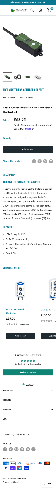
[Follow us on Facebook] (5, 449)
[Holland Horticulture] (19, 10)
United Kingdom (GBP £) (15, 434)
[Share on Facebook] (34, 161)
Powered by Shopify (11, 482)
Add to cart (28, 149)
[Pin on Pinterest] (39, 161)
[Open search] (32, 10)
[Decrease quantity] (17, 138)
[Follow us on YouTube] (28, 449)
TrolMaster (9, 97)
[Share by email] (51, 161)
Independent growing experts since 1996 (28, 2)
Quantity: (7, 138)
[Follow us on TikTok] (33, 449)
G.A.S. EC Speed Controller (15, 311)
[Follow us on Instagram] (16, 449)
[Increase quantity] (33, 138)
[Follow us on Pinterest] (22, 449)
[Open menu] (6, 10)
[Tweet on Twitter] (45, 161)
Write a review (28, 372)
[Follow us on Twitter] (11, 449)
